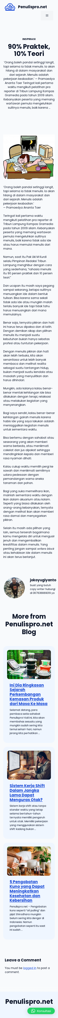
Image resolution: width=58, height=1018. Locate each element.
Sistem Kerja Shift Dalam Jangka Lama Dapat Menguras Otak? (27, 792)
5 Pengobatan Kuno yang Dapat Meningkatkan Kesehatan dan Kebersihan (27, 891)
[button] (41, 1011)
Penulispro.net (32, 7)
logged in (29, 968)
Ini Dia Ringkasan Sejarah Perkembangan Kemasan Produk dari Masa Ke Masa (29, 694)
